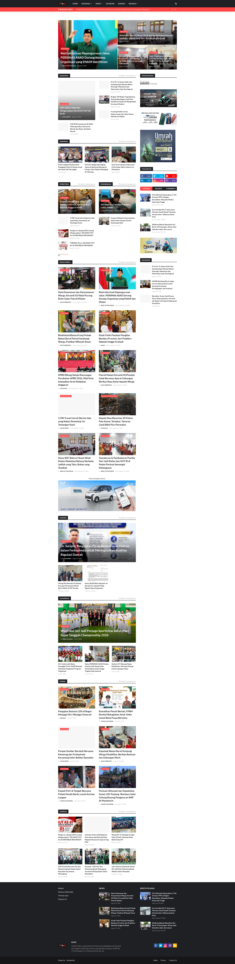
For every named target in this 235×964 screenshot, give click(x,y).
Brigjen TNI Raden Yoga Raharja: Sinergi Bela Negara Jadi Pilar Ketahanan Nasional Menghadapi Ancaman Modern (123, 100)
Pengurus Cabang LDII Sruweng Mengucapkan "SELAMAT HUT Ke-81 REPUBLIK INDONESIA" (82, 232)
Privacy (163, 960)
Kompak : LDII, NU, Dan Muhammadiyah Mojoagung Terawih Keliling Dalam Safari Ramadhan (96, 870)
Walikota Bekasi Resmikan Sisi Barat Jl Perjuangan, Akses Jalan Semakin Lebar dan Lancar (164, 226)
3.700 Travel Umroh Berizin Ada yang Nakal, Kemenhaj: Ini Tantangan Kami (82, 220)
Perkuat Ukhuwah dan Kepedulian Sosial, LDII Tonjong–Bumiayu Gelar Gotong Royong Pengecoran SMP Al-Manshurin (117, 795)
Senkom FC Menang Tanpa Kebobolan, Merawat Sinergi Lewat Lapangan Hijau (122, 666)
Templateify (70, 960)
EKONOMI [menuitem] (110, 4)
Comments (170, 189)
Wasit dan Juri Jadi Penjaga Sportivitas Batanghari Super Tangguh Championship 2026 (95, 633)
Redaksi (61, 888)
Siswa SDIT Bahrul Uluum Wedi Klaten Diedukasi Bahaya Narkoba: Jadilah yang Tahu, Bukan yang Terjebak (145, 37)
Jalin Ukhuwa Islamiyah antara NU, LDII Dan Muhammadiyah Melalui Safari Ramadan (123, 868)
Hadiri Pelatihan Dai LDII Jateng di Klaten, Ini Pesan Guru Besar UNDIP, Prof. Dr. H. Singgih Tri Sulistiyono (111, 9)
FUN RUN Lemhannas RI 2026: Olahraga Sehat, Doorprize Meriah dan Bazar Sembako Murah (81, 127)
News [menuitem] (98, 4)
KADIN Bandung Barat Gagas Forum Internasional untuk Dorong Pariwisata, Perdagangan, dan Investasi (163, 284)
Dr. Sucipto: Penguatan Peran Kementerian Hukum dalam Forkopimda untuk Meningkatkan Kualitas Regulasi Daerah (95, 550)
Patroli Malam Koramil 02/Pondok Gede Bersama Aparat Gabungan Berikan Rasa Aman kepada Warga (117, 378)
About (155, 960)
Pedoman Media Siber (65, 892)
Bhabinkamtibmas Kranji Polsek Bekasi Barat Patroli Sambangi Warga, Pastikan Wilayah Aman (74, 338)
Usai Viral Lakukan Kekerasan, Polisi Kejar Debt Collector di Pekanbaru (123, 167)
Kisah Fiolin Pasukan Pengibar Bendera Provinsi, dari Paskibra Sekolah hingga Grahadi (74, 204)
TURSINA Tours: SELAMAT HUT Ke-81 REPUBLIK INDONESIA (82, 244)
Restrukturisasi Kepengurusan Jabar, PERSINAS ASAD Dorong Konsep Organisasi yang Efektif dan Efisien (85, 57)
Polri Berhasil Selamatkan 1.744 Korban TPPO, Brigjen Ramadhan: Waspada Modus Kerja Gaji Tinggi (164, 198)
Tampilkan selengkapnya (127, 76)
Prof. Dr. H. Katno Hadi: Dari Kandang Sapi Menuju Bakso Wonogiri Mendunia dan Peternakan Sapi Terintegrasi (122, 85)
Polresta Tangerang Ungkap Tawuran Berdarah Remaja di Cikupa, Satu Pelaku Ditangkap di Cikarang (96, 168)
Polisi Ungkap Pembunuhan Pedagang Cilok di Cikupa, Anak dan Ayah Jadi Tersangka (70, 167)
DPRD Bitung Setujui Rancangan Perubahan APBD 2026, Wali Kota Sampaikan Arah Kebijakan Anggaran (76, 380)
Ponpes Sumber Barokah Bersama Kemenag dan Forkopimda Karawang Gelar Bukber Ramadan (75, 754)
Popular (146, 189)
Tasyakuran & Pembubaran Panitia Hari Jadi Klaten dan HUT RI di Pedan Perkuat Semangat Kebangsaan (132, 59)
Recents (158, 189)
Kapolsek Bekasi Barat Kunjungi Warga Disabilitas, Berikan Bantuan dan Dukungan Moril (117, 754)
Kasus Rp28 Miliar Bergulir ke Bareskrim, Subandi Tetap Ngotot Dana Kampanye (96, 585)
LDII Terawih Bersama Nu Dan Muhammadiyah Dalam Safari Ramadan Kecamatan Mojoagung (69, 870)
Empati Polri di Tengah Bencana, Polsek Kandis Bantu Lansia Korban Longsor (76, 794)
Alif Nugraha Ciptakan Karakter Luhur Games (115, 206)
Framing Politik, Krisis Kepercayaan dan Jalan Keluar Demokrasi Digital (122, 114)
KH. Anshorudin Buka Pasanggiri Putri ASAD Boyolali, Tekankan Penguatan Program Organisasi (70, 667)
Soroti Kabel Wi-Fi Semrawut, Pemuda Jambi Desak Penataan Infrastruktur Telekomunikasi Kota (164, 213)
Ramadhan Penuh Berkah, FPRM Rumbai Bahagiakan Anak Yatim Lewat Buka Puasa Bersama (116, 714)
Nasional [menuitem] (86, 4)
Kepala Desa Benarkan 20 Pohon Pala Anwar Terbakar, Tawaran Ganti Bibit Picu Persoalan (116, 421)
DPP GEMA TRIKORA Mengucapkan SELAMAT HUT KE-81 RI (76, 111)
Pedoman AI (62, 899)
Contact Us (173, 960)
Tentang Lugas (63, 896)
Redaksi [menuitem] (132, 4)
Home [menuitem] (75, 4)
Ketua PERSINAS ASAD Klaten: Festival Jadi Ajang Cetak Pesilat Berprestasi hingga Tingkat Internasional (97, 667)
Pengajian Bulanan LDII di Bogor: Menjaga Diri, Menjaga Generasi (75, 713)
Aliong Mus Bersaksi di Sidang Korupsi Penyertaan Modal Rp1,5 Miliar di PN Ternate (69, 585)
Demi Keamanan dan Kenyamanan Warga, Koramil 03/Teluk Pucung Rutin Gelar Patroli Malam (76, 295)
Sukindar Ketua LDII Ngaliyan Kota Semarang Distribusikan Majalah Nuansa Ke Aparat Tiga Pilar (97, 838)
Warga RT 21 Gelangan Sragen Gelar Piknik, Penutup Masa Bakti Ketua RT (123, 837)
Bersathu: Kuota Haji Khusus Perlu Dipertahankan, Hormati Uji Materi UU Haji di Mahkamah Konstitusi (164, 299)
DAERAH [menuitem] (121, 4)
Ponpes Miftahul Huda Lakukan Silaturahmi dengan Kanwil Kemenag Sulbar (123, 220)
